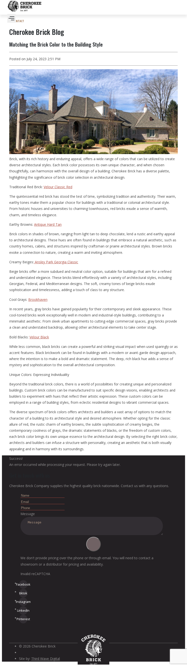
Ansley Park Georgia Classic (56, 262)
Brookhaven (37, 299)
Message (27, 513)
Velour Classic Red (58, 187)
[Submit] (93, 544)
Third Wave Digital (45, 658)
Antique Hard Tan (48, 224)
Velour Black (39, 337)
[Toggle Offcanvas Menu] (11, 18)
